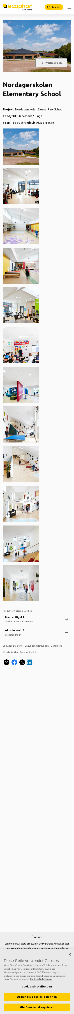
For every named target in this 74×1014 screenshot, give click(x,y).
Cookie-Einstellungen (37, 986)
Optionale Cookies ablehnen (37, 996)
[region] (37, 981)
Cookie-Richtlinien (41, 979)
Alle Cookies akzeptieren (37, 1007)
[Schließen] (70, 954)
